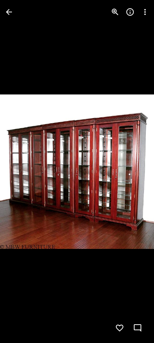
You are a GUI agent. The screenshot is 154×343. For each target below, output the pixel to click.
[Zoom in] (115, 11)
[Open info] (130, 11)
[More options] (145, 11)
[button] (20, 171)
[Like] (119, 328)
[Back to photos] (9, 12)
